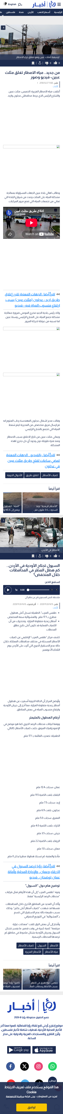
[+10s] (56, 589)
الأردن (30, 12)
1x (16, 589)
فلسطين (10, 12)
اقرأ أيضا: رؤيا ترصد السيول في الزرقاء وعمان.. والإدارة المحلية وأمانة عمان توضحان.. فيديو (34, 871)
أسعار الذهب (43, 12)
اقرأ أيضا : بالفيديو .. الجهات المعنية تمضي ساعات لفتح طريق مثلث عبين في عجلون (33, 460)
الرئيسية (58, 12)
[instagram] (38, 1066)
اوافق (31, 1107)
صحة (21, 12)
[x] (24, 1066)
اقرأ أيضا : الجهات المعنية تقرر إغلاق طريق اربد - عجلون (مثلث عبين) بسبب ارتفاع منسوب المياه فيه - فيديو (32, 299)
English (12, 4)
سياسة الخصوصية (15, 1096)
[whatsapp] (52, 1066)
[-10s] (51, 589)
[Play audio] (8, 590)
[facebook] (10, 1066)
